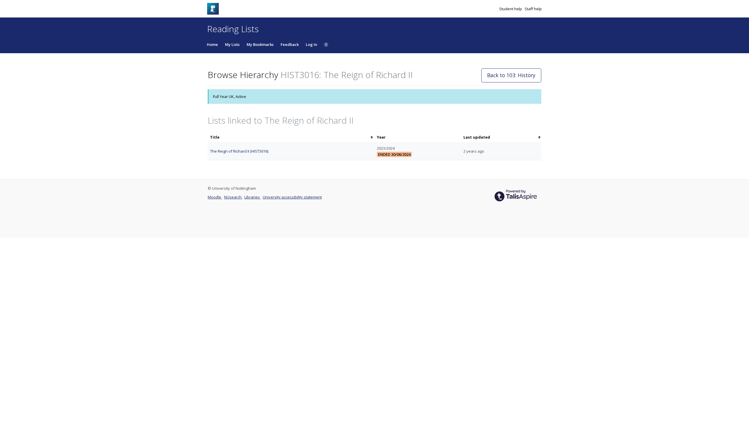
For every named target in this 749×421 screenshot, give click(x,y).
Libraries (252, 197)
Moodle (215, 197)
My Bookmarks (260, 44)
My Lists (232, 44)
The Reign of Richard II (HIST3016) (239, 151)
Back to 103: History (511, 75)
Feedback (290, 44)
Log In (311, 44)
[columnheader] (291, 137)
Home (212, 44)
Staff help (533, 8)
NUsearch (233, 197)
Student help (511, 8)
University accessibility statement (292, 197)
